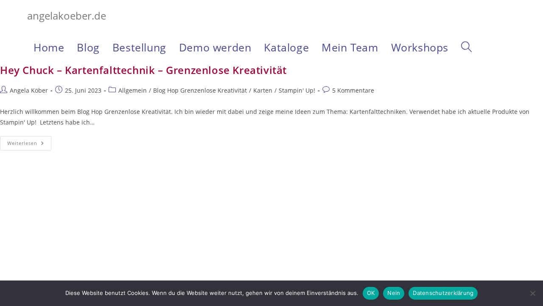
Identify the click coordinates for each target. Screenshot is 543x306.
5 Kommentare (353, 90)
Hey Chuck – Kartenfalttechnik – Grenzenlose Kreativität (143, 70)
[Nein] (532, 293)
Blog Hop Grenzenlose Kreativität (200, 90)
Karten (262, 90)
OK (371, 292)
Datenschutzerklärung (443, 292)
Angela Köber (29, 90)
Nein (393, 292)
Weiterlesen (29, 144)
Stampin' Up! (297, 90)
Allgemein (132, 90)
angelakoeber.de (66, 15)
